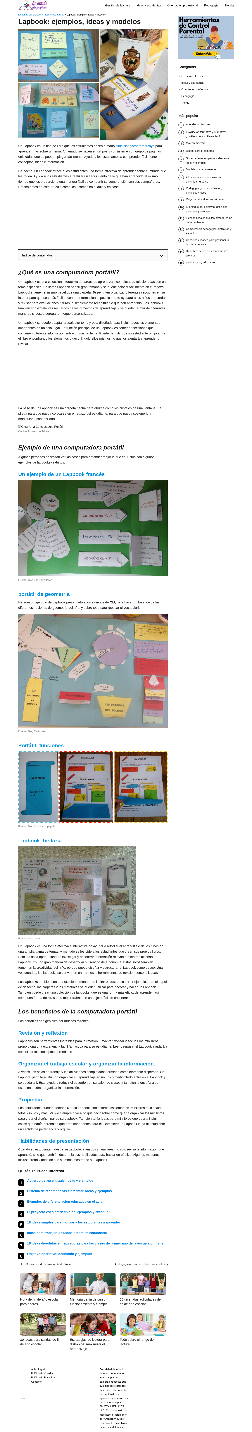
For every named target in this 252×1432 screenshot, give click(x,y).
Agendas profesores (198, 124)
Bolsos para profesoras (200, 150)
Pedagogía (211, 5)
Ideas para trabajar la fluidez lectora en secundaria (67, 1233)
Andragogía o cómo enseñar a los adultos (140, 1264)
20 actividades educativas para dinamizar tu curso (204, 179)
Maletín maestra (196, 143)
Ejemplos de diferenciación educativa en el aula (64, 1201)
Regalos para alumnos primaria (205, 199)
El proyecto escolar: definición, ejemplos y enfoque (67, 1212)
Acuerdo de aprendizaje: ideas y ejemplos (60, 1180)
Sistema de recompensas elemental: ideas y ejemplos (69, 1191)
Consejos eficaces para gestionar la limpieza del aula (207, 242)
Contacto (36, 1381)
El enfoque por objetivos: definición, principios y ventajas (207, 209)
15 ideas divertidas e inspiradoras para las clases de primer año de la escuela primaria (95, 1243)
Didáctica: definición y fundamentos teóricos (207, 253)
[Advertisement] (93, 219)
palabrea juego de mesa (200, 262)
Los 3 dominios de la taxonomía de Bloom (46, 1264)
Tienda (229, 5)
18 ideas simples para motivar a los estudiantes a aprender (73, 1222)
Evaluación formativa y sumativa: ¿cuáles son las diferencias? (206, 134)
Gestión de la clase (117, 5)
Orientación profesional (182, 5)
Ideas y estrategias (149, 5)
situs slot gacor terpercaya (135, 146)
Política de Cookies (42, 1373)
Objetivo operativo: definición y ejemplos (59, 1254)
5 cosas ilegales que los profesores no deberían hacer (209, 220)
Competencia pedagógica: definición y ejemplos (209, 231)
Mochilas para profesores (201, 169)
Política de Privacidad (43, 1377)
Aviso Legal (38, 1369)
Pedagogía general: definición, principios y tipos (204, 190)
